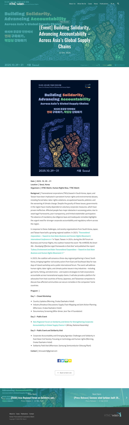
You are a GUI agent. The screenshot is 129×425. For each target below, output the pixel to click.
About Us (72, 3)
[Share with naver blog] (66, 360)
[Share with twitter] (62, 360)
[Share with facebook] (59, 360)
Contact (31, 414)
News (96, 3)
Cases (90, 3)
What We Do (81, 3)
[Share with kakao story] (70, 360)
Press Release (64, 22)
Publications (104, 3)
